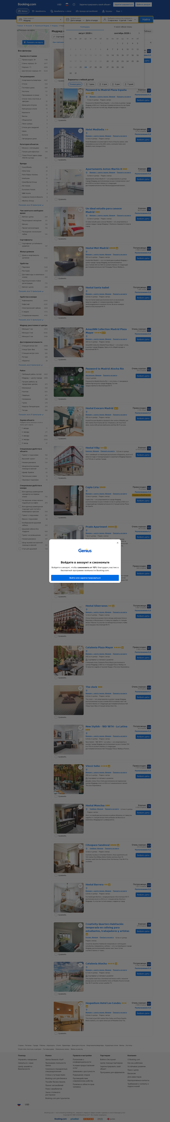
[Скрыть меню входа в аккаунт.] (117, 543)
